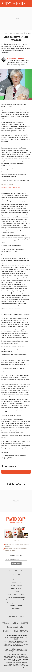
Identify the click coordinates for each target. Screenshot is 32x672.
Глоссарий (16, 591)
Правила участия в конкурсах (16, 594)
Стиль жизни (6, 33)
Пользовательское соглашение (16, 597)
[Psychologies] (15, 3)
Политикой (9, 548)
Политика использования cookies (16, 600)
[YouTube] (19, 574)
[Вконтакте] (22, 570)
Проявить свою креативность (11, 187)
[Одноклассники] (13, 574)
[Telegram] (16, 570)
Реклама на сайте (16, 583)
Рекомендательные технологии (16, 603)
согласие (10, 544)
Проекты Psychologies (16, 606)
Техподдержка (16, 608)
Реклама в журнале (16, 585)
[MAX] (10, 570)
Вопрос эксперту (16, 588)
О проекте (16, 580)
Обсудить (28, 33)
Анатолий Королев (15, 58)
